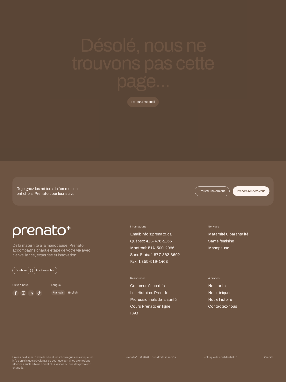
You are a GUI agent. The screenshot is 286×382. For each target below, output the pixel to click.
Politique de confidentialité (220, 357)
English (73, 292)
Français (58, 292)
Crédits (269, 357)
